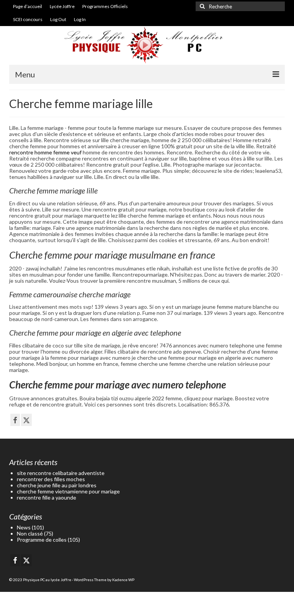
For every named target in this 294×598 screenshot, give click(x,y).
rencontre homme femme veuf (45, 152)
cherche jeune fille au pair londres (56, 485)
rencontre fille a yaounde (46, 497)
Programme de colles (42, 539)
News (24, 527)
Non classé (30, 533)
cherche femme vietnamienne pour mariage (68, 491)
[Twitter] (26, 420)
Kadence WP (123, 579)
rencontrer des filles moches (51, 479)
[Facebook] (15, 420)
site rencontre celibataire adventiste (61, 473)
